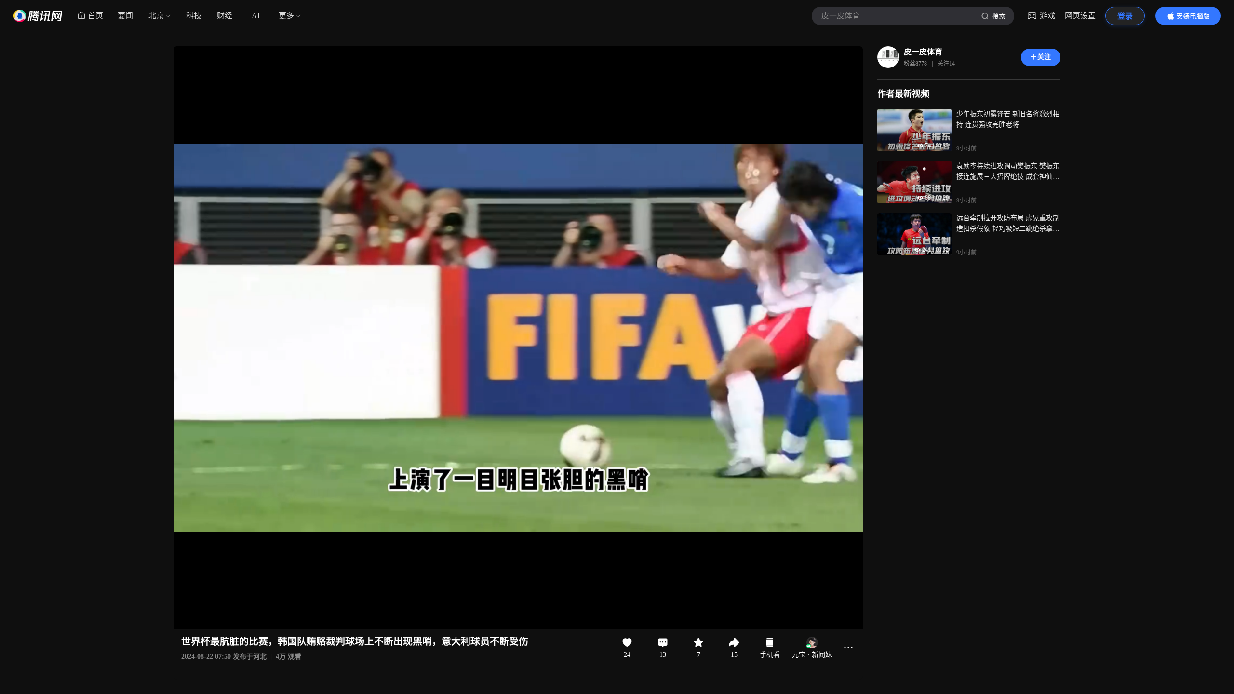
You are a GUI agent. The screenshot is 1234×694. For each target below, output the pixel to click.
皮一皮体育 (923, 52)
